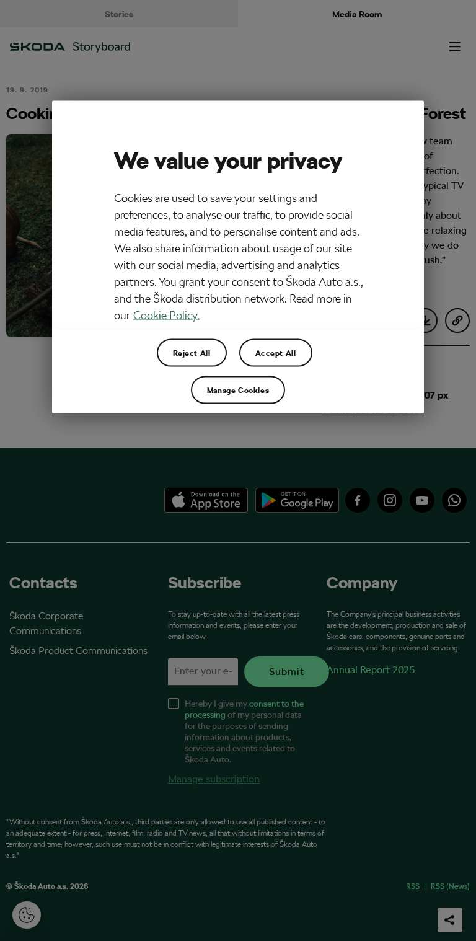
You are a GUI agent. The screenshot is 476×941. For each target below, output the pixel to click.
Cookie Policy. (166, 314)
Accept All (275, 352)
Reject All (192, 352)
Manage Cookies (238, 389)
